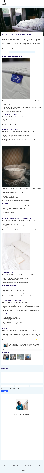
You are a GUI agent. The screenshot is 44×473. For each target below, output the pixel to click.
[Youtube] (4, 349)
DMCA (5, 465)
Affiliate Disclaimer (15, 465)
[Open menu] (41, 3)
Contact (38, 465)
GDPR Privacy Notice (39, 464)
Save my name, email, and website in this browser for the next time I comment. (14, 388)
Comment (3, 373)
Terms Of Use (3, 464)
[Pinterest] (3, 349)
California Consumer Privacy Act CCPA (27, 464)
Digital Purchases (28, 465)
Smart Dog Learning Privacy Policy (13, 464)
